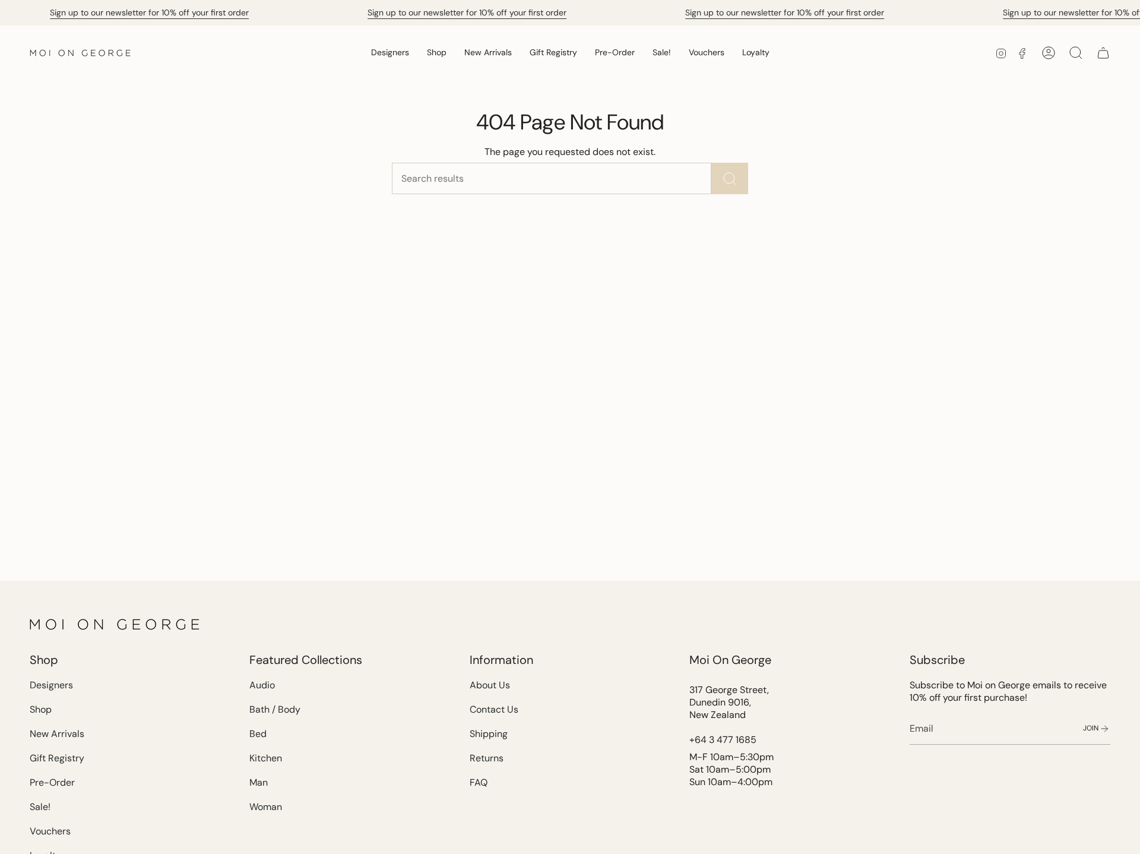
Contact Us (494, 709)
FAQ (478, 782)
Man (258, 782)
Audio (262, 685)
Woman (265, 807)
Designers (51, 685)
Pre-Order (52, 782)
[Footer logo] (116, 624)
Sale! (40, 807)
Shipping (489, 734)
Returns (487, 758)
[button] (390, 53)
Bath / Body (274, 709)
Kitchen (265, 758)
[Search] (729, 178)
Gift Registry (57, 758)
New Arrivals (57, 734)
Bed (258, 734)
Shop (41, 709)
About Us (490, 685)
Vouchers (50, 831)
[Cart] (1103, 53)
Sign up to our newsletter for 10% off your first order (149, 12)
